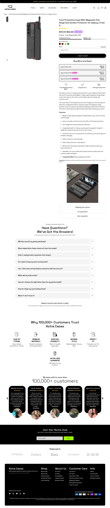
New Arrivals (44, 471)
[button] (63, 28)
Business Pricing (59, 480)
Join (68, 438)
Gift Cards (72, 473)
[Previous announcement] (4, 1)
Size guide (103, 46)
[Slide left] (7, 398)
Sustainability (58, 476)
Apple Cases (44, 473)
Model (82, 46)
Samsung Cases (45, 476)
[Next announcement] (105, 1)
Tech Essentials (45, 480)
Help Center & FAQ (74, 476)
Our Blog (57, 473)
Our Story (57, 471)
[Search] (94, 8)
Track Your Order (73, 485)
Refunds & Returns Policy (76, 478)
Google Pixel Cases (46, 478)
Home (5, 14)
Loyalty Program (59, 478)
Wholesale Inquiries (95, 478)
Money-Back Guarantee (75, 482)
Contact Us (72, 471)
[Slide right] (102, 398)
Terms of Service (94, 476)
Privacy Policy (94, 473)
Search (92, 471)
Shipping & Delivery (74, 480)
